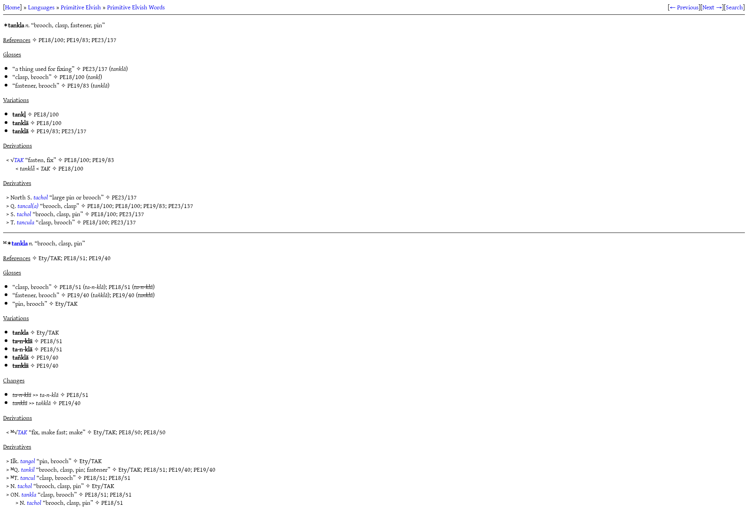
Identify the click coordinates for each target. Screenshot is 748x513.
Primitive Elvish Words (136, 7)
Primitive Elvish (81, 7)
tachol (41, 197)
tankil (28, 469)
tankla (20, 243)
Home (12, 7)
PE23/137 (95, 68)
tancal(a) (28, 205)
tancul (27, 477)
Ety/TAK (66, 303)
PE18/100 (72, 76)
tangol (27, 460)
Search (734, 7)
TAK (19, 159)
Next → (712, 7)
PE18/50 (130, 432)
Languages (41, 7)
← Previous (684, 7)
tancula (25, 222)
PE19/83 (78, 85)
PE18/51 (70, 286)
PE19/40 (78, 294)
